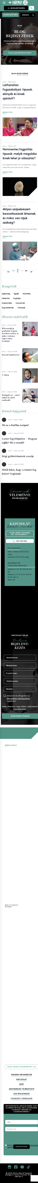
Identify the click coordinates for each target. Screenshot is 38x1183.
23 (26, 271)
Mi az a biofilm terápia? (15, 425)
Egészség (6, 294)
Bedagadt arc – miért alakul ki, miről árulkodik (11, 397)
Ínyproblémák (8, 308)
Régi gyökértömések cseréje (18, 456)
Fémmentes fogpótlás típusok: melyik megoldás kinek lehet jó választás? (20, 153)
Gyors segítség (10, 15)
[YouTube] (22, 1167)
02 (17, 271)
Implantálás (7, 303)
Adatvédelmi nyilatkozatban (18, 698)
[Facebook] (16, 1167)
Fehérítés (6, 298)
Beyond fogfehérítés (10, 355)
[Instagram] (9, 1167)
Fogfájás (17, 298)
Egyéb (16, 294)
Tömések (21, 308)
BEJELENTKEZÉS (18, 8)
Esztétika (27, 294)
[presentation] (30, 329)
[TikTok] (28, 1167)
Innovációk (20, 303)
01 (13, 271)
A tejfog (5, 375)
